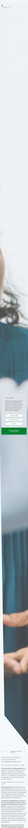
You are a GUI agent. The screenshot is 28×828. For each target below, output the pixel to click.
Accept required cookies (14, 419)
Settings (13, 423)
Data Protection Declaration (14, 430)
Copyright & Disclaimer (14, 431)
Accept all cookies (14, 415)
